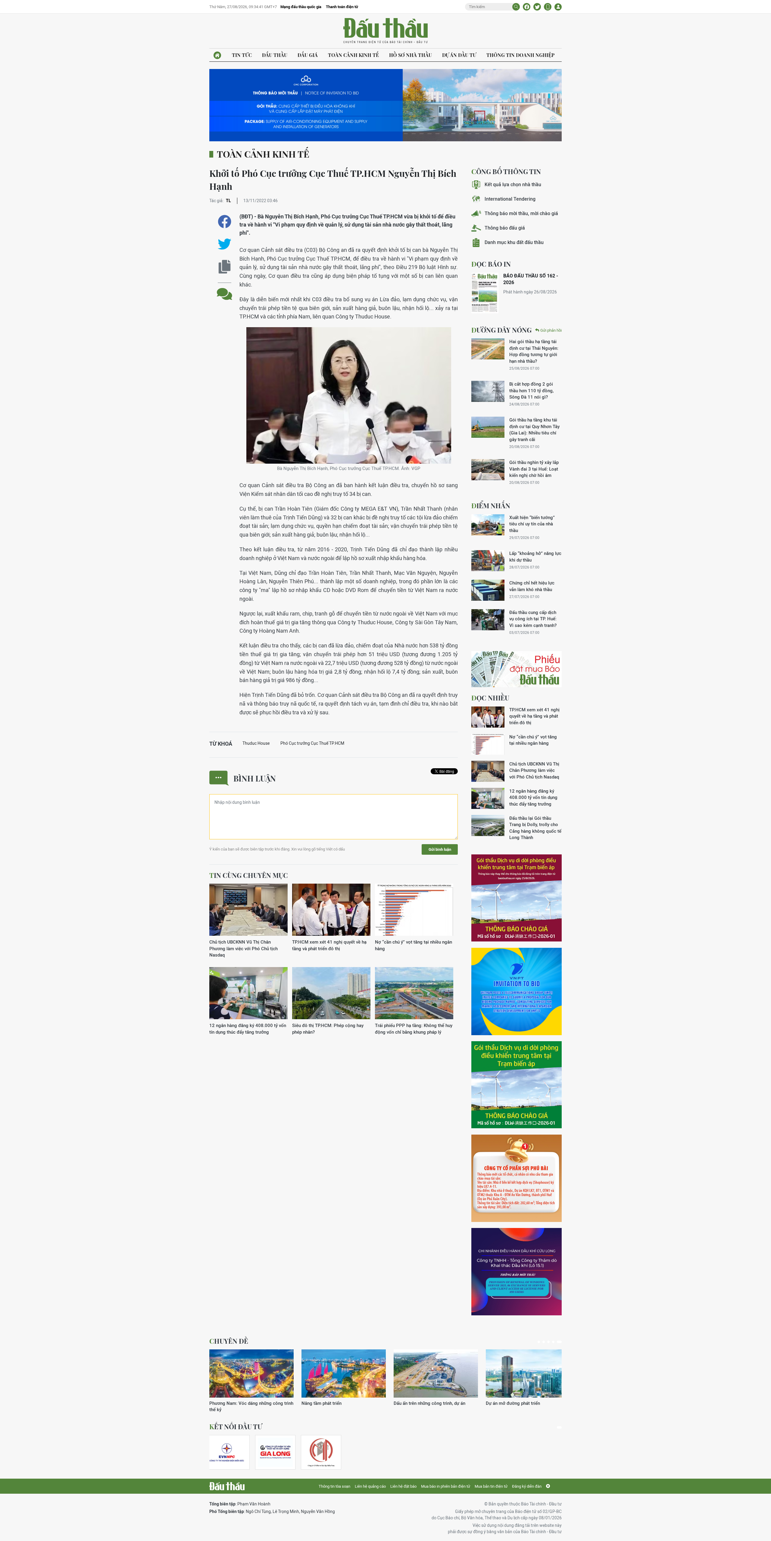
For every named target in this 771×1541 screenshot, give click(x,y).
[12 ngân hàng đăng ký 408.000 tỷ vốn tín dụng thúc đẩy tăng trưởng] (248, 993)
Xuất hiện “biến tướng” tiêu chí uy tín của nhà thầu (532, 524)
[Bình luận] (224, 289)
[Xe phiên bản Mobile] (547, 7)
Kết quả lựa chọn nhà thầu (513, 184)
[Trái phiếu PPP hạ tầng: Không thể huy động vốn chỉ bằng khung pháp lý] (414, 993)
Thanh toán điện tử (342, 7)
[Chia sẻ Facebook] (526, 7)
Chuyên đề (228, 1340)
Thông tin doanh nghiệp (520, 55)
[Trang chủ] (217, 55)
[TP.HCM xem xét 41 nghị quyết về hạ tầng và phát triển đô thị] (331, 910)
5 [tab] (560, 1342)
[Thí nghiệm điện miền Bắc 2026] (226, 1452)
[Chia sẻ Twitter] (537, 7)
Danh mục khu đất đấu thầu (514, 242)
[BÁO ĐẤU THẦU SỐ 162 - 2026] (484, 293)
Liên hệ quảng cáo (370, 1486)
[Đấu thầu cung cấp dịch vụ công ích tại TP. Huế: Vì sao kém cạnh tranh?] (487, 619)
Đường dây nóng (501, 329)
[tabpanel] (251, 1377)
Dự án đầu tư (459, 55)
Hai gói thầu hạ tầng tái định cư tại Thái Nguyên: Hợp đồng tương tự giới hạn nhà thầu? (533, 351)
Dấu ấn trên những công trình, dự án (245, 1403)
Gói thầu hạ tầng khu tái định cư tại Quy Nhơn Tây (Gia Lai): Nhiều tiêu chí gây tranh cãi (534, 429)
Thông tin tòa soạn (334, 1486)
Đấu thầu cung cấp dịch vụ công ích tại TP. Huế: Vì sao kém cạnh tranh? (533, 619)
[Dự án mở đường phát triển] (343, 1373)
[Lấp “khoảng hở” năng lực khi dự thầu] (487, 560)
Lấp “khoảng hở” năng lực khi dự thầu (535, 556)
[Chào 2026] (528, 1373)
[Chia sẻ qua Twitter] (224, 244)
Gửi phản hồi (551, 330)
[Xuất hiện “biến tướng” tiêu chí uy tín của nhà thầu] (487, 524)
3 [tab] (551, 1342)
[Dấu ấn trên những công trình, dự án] (251, 1373)
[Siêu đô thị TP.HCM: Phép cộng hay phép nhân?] (331, 993)
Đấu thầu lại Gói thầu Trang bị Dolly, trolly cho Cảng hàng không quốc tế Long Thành (535, 828)
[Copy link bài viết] (224, 267)
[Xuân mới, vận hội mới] (436, 1373)
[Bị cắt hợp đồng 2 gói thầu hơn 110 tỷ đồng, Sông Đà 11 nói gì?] (487, 391)
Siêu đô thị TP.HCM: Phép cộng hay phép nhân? (328, 1028)
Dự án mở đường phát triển (328, 1403)
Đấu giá (308, 55)
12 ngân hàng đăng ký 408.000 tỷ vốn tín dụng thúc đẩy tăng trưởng (247, 1028)
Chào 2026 (497, 1403)
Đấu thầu (274, 55)
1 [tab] (540, 1342)
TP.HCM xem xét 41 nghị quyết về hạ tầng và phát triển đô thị (329, 945)
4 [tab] (555, 1342)
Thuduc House (256, 743)
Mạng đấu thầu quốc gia (300, 7)
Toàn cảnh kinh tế (353, 55)
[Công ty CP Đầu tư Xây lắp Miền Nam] (321, 1452)
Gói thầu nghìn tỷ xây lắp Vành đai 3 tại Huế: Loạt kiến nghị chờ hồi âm (534, 469)
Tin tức (242, 55)
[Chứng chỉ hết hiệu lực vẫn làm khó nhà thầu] (487, 590)
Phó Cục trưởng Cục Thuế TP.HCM (312, 743)
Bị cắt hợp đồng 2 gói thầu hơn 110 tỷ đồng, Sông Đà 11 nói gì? (531, 390)
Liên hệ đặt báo (403, 1486)
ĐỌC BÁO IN (491, 263)
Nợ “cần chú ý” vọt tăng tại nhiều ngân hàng (413, 945)
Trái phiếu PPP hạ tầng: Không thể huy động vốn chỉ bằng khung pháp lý (413, 1028)
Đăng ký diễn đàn (527, 1486)
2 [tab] (546, 1342)
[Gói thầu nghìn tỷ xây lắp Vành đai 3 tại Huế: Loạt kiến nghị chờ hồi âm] (487, 469)
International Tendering (510, 199)
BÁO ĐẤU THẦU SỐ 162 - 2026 (530, 279)
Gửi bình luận (440, 849)
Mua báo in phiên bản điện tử (445, 1486)
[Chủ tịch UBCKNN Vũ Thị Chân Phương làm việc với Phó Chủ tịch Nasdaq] (248, 910)
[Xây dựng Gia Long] (275, 1452)
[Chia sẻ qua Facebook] (224, 221)
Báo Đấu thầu (385, 31)
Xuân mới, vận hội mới (416, 1403)
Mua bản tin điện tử (491, 1486)
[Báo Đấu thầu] (227, 1486)
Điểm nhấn (490, 505)
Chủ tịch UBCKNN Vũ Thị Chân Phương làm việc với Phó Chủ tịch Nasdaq (243, 948)
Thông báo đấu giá (505, 228)
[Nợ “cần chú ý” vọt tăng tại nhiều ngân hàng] (414, 910)
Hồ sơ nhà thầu (410, 55)
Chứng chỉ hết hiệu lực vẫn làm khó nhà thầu (531, 586)
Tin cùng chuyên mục (248, 875)
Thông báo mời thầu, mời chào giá (521, 213)
